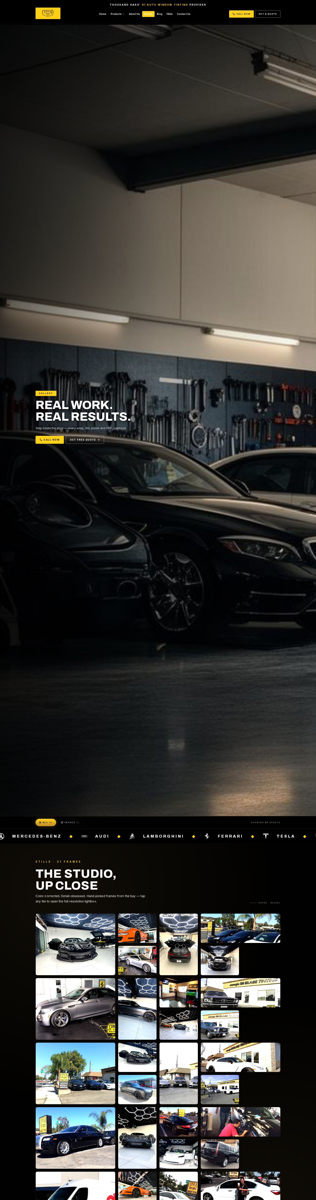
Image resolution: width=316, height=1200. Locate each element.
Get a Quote (268, 14)
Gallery (148, 14)
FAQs (170, 14)
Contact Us (183, 14)
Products (116, 14)
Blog (159, 14)
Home (102, 14)
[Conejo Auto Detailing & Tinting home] (48, 14)
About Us (134, 14)
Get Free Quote (83, 439)
